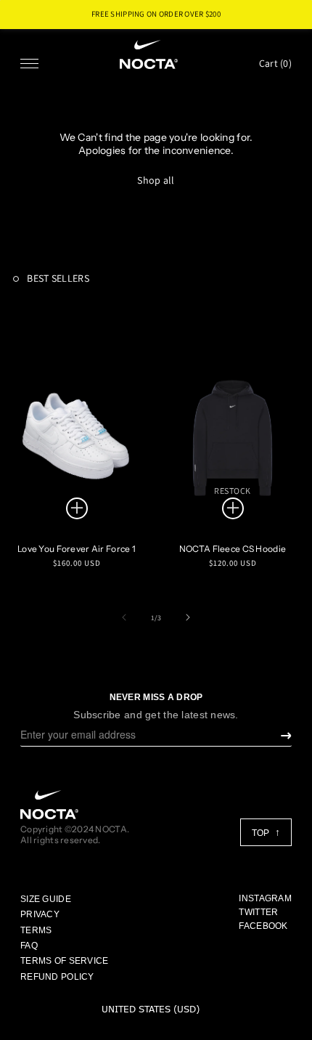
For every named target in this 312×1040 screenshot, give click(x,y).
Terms (36, 930)
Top (261, 833)
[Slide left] (124, 617)
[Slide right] (188, 617)
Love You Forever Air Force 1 (76, 548)
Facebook (263, 926)
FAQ (29, 946)
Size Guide (45, 899)
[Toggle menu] (29, 63)
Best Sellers (57, 278)
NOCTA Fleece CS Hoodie (232, 548)
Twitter (258, 912)
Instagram (265, 898)
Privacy (39, 914)
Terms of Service (64, 961)
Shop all (155, 180)
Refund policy (57, 977)
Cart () (275, 63)
